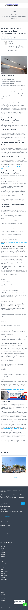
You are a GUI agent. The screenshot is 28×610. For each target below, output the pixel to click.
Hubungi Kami (4, 538)
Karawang (3, 573)
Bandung (3, 552)
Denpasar (3, 600)
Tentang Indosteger (5, 530)
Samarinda (3, 598)
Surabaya (3, 554)
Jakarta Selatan (4, 571)
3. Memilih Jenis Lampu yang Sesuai (10, 91)
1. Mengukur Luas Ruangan (8, 87)
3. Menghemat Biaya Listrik (8, 83)
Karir (2, 536)
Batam (2, 557)
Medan (2, 592)
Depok (2, 550)
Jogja (2, 586)
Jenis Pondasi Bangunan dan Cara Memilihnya (10, 474)
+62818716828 (7, 516)
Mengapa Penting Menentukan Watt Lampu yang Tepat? (14, 77)
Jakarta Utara (4, 580)
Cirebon (2, 548)
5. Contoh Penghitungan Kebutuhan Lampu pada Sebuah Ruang (13, 95)
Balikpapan (3, 561)
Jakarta (2, 569)
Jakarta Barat (4, 579)
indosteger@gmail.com (5, 521)
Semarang (3, 546)
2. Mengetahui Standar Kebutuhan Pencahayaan (13, 89)
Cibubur (2, 584)
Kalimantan (3, 559)
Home (12, 14)
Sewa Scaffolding (18, 428)
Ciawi (2, 582)
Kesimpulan (4, 98)
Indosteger (7, 438)
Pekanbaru (3, 594)
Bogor (2, 565)
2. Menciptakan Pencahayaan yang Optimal (12, 81)
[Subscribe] (23, 503)
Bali (1, 596)
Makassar (3, 556)
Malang (2, 588)
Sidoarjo (2, 590)
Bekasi (2, 567)
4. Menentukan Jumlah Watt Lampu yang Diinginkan (14, 93)
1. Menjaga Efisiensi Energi (8, 79)
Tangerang (3, 577)
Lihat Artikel (14, 477)
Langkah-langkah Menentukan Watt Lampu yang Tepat (13, 85)
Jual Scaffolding (8, 428)
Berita (15, 14)
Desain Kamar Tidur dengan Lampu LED (15, 389)
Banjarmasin (3, 563)
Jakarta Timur (4, 575)
